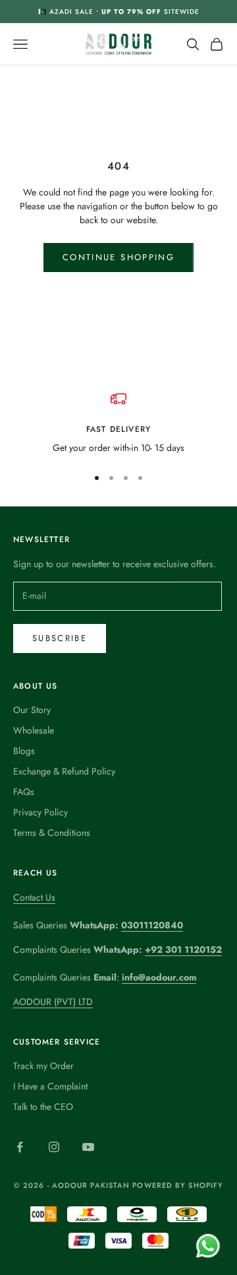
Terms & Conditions (51, 832)
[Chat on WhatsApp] (207, 1245)
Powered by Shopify (177, 1185)
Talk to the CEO (43, 1106)
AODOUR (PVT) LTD (53, 1001)
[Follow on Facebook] (19, 1147)
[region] (118, 423)
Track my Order (43, 1065)
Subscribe (59, 638)
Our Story (32, 709)
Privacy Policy (40, 812)
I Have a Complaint (50, 1086)
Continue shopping (118, 257)
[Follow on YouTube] (88, 1147)
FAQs (23, 791)
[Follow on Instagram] (54, 1147)
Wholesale (33, 730)
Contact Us (34, 897)
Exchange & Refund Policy (64, 771)
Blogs (24, 750)
